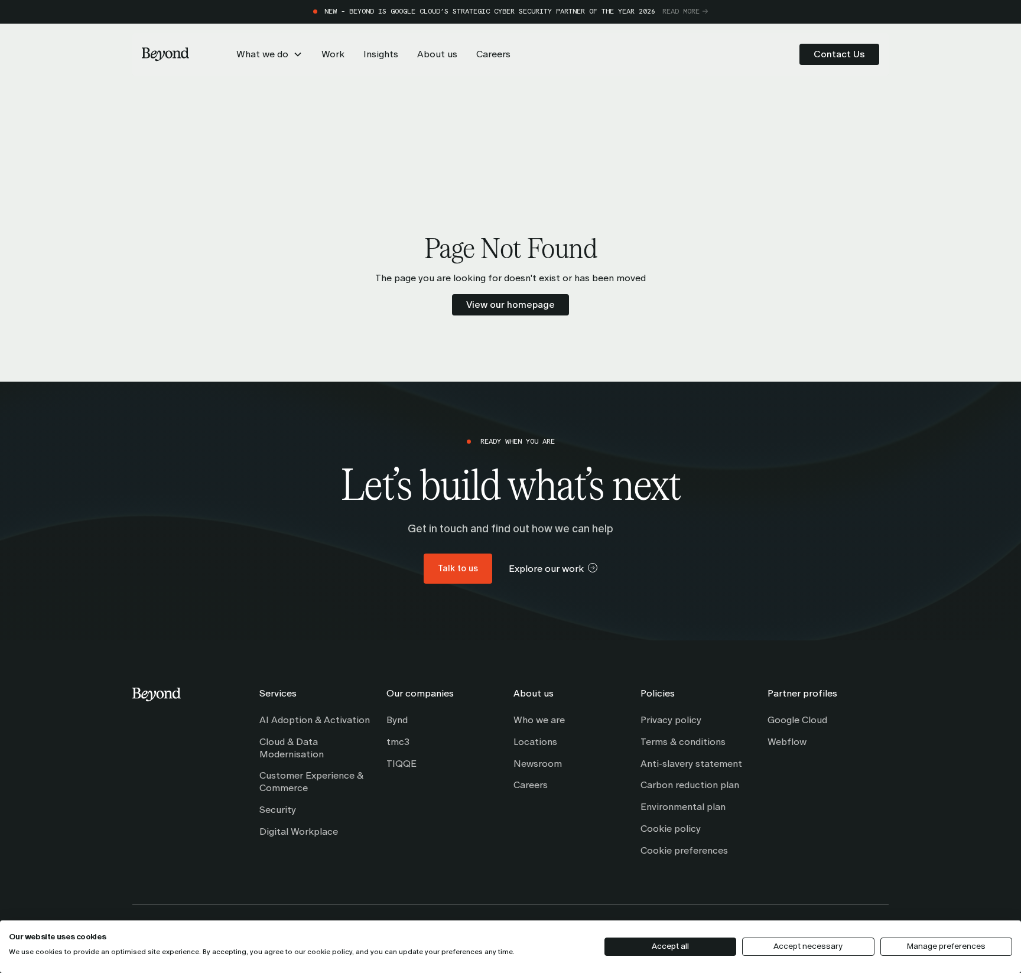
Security (277, 809)
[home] (165, 54)
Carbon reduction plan (689, 784)
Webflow (787, 741)
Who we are (539, 719)
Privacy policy (670, 719)
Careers (530, 784)
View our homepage (510, 304)
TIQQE (401, 763)
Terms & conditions (683, 741)
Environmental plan (683, 806)
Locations (535, 741)
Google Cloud (797, 719)
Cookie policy (670, 828)
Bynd (397, 719)
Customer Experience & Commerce (311, 781)
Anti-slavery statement (691, 763)
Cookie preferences (684, 850)
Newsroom (537, 763)
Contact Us (839, 54)
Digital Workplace (298, 831)
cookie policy (329, 952)
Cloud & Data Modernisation (291, 748)
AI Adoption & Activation (314, 719)
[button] (269, 54)
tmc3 (397, 741)
